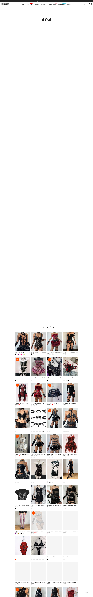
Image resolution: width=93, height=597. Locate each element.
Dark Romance (37, 4)
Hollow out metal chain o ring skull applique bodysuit (73, 556)
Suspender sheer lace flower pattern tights (23, 531)
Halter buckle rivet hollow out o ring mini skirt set (57, 454)
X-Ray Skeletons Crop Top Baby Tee (22, 505)
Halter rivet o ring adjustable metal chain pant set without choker (28, 377)
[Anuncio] (46, 1)
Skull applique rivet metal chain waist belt (55, 556)
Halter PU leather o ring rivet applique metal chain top (58, 377)
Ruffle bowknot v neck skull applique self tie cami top (41, 582)
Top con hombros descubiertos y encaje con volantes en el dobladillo (77, 352)
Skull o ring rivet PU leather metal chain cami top (73, 582)
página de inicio (49, 25)
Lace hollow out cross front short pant (71, 377)
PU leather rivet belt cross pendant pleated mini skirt (57, 403)
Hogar (23, 4)
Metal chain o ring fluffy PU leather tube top (56, 352)
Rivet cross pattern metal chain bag (22, 556)
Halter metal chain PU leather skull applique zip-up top (58, 582)
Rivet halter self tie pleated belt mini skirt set (56, 480)
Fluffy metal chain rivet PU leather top (38, 403)
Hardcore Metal (44, 4)
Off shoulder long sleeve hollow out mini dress (72, 403)
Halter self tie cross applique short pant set (23, 582)
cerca (2, 1)
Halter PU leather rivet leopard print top (23, 480)
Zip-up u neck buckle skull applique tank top (40, 352)
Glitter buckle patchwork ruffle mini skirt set (39, 377)
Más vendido (30, 4)
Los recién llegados (53, 4)
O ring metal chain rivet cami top (37, 531)
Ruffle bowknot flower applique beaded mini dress (73, 454)
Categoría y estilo (62, 4)
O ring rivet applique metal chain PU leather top (72, 531)
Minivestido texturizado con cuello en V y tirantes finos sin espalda (44, 505)
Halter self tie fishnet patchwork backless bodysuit (25, 352)
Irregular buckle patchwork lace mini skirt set (24, 454)
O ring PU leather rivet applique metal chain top (40, 454)
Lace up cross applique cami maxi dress (71, 480)
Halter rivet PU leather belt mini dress (54, 428)
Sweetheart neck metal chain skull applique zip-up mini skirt (43, 480)
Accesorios (69, 4)
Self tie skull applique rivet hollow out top (71, 428)
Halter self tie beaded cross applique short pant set (41, 556)
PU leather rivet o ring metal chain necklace (39, 428)
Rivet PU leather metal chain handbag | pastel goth (57, 531)
